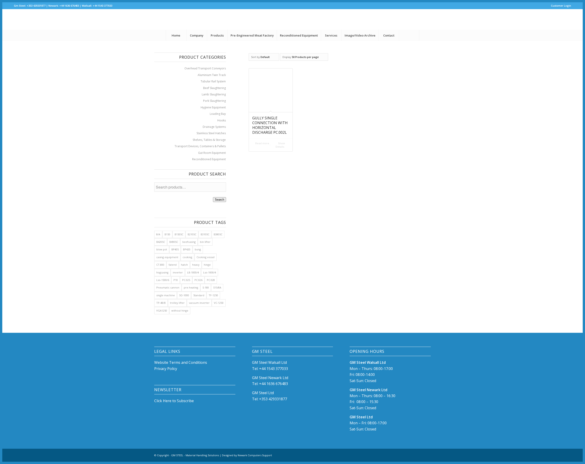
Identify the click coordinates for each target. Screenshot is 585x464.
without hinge (179, 310)
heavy (195, 264)
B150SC (179, 234)
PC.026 (198, 280)
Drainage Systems (214, 127)
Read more (262, 143)
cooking (187, 257)
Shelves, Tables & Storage (209, 140)
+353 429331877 (273, 398)
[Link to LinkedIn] (560, 19)
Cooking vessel (206, 257)
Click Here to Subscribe (174, 400)
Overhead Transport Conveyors (205, 68)
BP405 (175, 249)
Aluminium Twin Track (212, 75)
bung (198, 249)
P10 (175, 280)
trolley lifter (177, 302)
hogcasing (162, 272)
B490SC (173, 242)
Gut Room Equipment (212, 153)
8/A (158, 234)
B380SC (218, 234)
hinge (207, 264)
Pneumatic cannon (167, 287)
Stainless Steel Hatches (211, 133)
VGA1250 (161, 310)
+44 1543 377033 (273, 368)
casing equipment (167, 257)
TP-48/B (161, 302)
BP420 (186, 249)
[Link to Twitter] (567, 19)
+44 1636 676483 (273, 383)
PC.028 (211, 280)
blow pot (161, 249)
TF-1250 (213, 295)
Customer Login (561, 5)
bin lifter (205, 242)
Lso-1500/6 (162, 280)
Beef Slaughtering (214, 88)
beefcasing (189, 242)
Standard (198, 295)
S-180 (205, 287)
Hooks (221, 120)
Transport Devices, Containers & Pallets (200, 146)
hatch (184, 264)
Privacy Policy (165, 368)
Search (219, 199)
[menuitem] (560, 6)
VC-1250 (218, 302)
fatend (173, 264)
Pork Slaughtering (214, 101)
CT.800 (160, 264)
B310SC (205, 234)
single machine (165, 295)
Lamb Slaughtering (214, 94)
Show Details (280, 145)
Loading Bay (218, 114)
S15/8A (217, 287)
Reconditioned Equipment (209, 159)
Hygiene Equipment (213, 107)
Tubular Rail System (213, 81)
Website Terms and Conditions (181, 362)
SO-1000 (184, 295)
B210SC (192, 234)
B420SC (160, 242)
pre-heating (191, 287)
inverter (178, 272)
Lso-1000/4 (209, 272)
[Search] (409, 35)
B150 (167, 234)
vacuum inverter (199, 302)
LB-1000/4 (193, 272)
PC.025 (186, 280)
